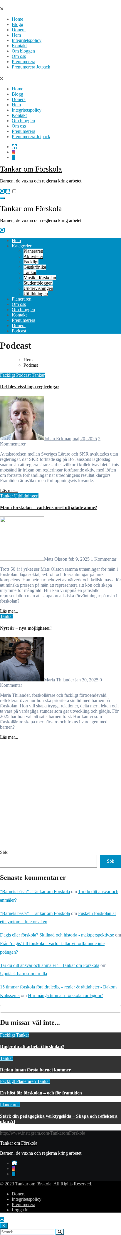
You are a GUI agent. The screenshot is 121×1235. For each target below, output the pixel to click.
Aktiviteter (33, 256)
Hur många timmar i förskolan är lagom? (65, 995)
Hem (16, 34)
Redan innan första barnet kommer (35, 1069)
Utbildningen (35, 293)
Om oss (19, 56)
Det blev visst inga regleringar (29, 386)
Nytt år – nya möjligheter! (26, 628)
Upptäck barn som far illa (23, 973)
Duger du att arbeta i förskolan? (32, 1046)
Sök (4, 852)
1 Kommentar (103, 559)
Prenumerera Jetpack (31, 66)
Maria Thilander (59, 679)
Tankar (29, 272)
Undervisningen (38, 288)
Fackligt (30, 261)
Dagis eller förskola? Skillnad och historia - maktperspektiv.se (57, 934)
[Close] (4, 1226)
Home (17, 19)
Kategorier (21, 245)
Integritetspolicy (26, 40)
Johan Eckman (57, 438)
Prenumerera (23, 61)
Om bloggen (23, 50)
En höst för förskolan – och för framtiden (41, 1092)
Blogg (17, 24)
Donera (19, 29)
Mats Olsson (55, 559)
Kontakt (19, 45)
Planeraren (33, 251)
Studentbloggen (38, 282)
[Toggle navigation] (2, 198)
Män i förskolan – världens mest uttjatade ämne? (48, 507)
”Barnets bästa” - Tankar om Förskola (35, 891)
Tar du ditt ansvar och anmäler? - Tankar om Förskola (49, 965)
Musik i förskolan (39, 277)
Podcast (19, 330)
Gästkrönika (34, 267)
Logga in (20, 1209)
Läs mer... (9, 490)
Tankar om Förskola (31, 169)
